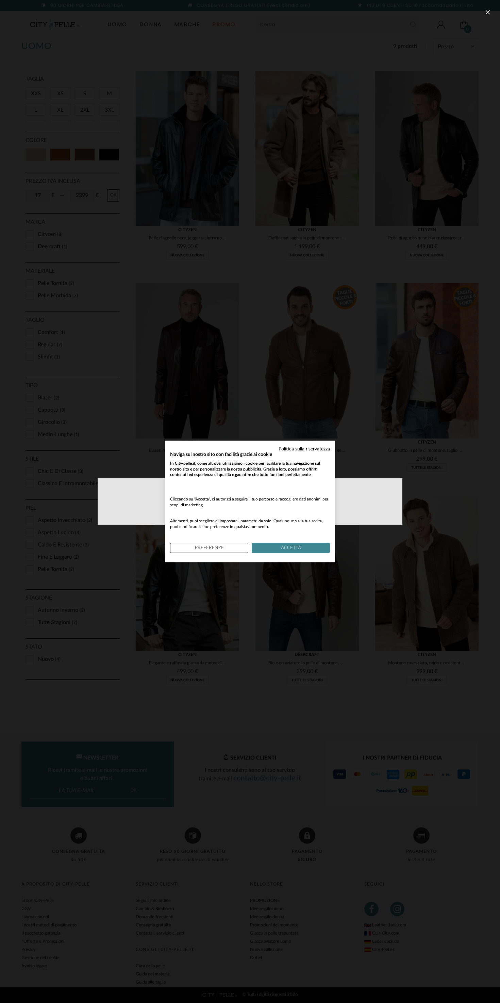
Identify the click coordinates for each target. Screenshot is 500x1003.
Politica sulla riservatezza (304, 449)
